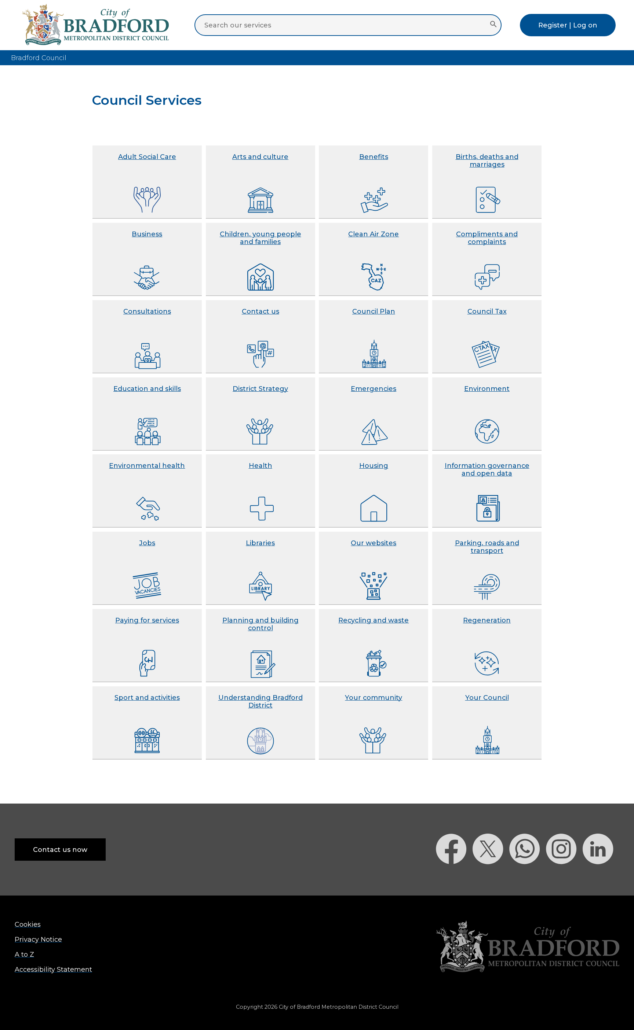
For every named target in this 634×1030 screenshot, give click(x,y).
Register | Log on (567, 25)
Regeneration (487, 620)
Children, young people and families (260, 237)
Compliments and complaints (487, 237)
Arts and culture (260, 156)
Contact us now (60, 849)
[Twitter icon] (491, 877)
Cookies (28, 924)
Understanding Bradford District (260, 701)
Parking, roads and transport (487, 546)
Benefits (373, 156)
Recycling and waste (373, 620)
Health (260, 465)
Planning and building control (260, 624)
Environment (487, 388)
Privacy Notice (38, 939)
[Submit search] (493, 25)
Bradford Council (38, 58)
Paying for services (147, 620)
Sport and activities (147, 697)
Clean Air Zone (373, 234)
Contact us (260, 311)
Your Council (487, 697)
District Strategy (260, 388)
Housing (373, 465)
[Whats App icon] (527, 877)
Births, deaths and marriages (487, 160)
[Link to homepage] (527, 947)
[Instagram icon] (564, 877)
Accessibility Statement (53, 969)
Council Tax (487, 311)
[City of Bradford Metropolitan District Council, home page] (95, 43)
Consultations (147, 311)
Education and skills (147, 388)
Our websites (373, 543)
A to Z (24, 954)
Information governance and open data (487, 469)
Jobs (147, 543)
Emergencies (373, 388)
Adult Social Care (147, 156)
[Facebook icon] (454, 877)
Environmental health (147, 465)
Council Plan (373, 311)
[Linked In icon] (601, 877)
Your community (373, 697)
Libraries (260, 543)
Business (147, 234)
